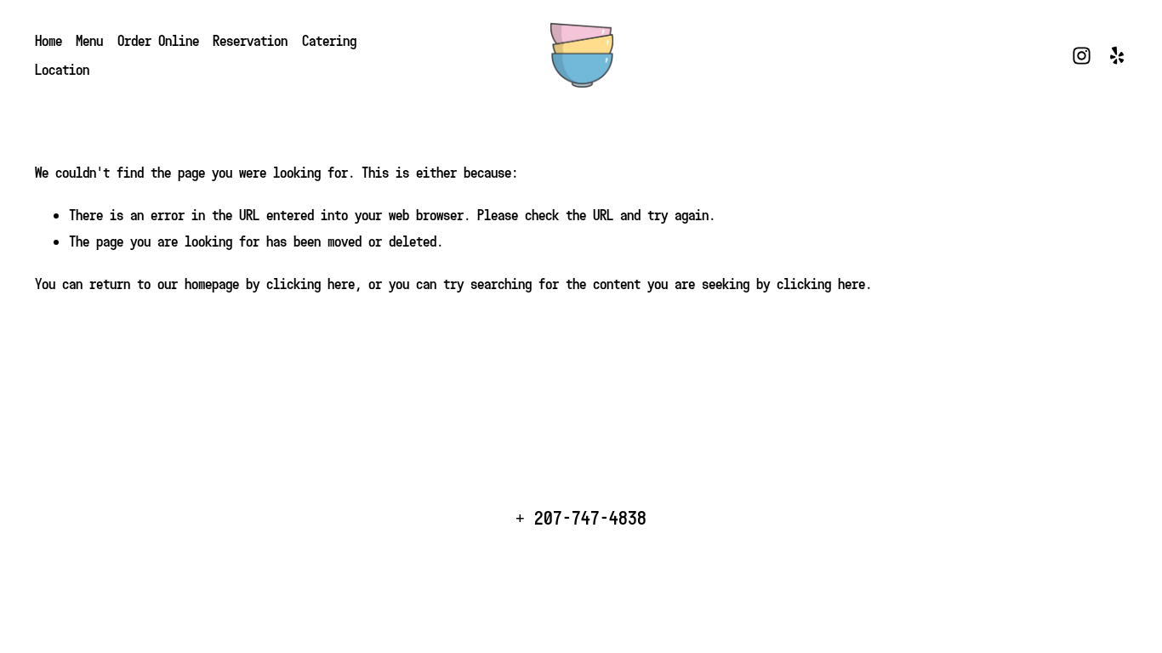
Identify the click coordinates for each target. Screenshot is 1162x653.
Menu (89, 40)
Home (48, 40)
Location (62, 69)
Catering (329, 40)
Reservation (250, 40)
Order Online (158, 40)
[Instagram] (1081, 55)
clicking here (310, 283)
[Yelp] (1116, 55)
